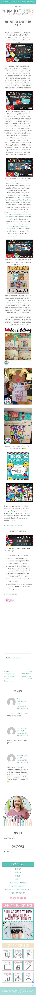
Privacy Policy (18, 893)
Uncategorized (17, 658)
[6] (18, 958)
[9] (18, 982)
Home (18, 869)
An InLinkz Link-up (10, 594)
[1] (7, 982)
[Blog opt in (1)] (18, 939)
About (18, 872)
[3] (18, 970)
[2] (28, 970)
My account (18, 886)
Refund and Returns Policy (18, 889)
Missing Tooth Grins (18, 12)
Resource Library (18, 883)
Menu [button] (19, 6)
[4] (7, 970)
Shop (18, 876)
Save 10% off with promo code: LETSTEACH (18, 2)
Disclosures (6, 991)
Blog (18, 879)
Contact (18, 990)
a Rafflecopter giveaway (13, 525)
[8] (28, 982)
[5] (28, 958)
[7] (7, 958)
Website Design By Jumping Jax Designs (23, 992)
